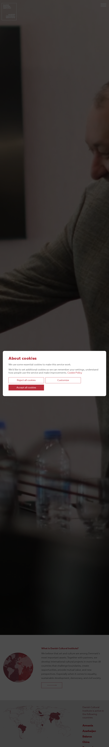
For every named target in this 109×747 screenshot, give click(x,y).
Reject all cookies (26, 380)
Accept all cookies (26, 387)
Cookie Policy (74, 373)
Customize (63, 380)
